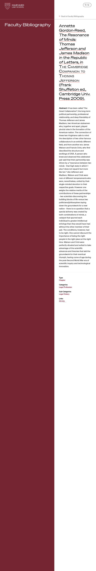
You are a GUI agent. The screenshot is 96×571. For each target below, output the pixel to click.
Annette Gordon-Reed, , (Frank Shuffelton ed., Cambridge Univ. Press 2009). (74, 62)
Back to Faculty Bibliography (72, 16)
